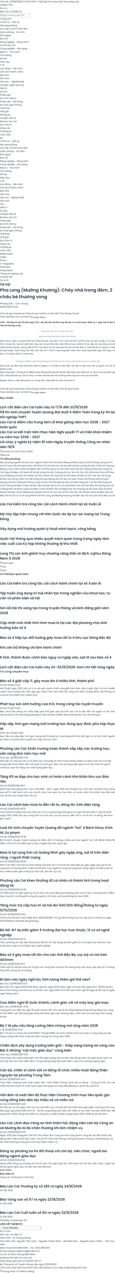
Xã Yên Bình (70, 475)
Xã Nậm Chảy (38, 488)
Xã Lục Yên (70, 472)
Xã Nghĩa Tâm (34, 468)
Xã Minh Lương (21, 488)
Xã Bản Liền (103, 492)
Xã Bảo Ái (82, 475)
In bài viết (52, 313)
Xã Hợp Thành (76, 479)
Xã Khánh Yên (74, 485)
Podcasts (5, 267)
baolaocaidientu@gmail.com (23, 1251)
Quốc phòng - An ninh (12, 32)
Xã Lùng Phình (29, 495)
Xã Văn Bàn (88, 485)
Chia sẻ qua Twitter (36, 313)
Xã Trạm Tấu (10, 465)
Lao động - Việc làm (11, 68)
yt (4, 8)
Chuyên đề (6, 276)
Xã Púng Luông (98, 462)
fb (1, 8)
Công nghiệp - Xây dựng (13, 48)
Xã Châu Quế (67, 468)
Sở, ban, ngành (34, 462)
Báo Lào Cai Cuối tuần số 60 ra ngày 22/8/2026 (39, 1212)
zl (6, 8)
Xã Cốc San (61, 479)
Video (3, 257)
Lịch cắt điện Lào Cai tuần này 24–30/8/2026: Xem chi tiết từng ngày (57, 667)
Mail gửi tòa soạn (49, 1)
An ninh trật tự (8, 98)
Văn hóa (4, 78)
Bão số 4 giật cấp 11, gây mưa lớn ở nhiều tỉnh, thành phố (47, 681)
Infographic (6, 270)
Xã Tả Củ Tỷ (14, 495)
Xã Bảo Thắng (16, 482)
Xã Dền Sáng (78, 482)
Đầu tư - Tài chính (10, 51)
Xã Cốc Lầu (76, 492)
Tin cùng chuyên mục (14, 671)
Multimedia (6, 253)
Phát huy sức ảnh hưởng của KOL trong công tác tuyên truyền (51, 704)
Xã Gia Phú (47, 482)
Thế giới (4, 111)
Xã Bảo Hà (14, 492)
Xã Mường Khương (62, 495)
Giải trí (3, 88)
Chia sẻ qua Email (69, 313)
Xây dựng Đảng (8, 25)
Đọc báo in (6, 124)
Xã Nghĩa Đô (66, 488)
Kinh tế (4, 38)
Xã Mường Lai (11, 475)
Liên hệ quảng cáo (69, 1)
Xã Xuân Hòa (96, 488)
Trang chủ (5, 18)
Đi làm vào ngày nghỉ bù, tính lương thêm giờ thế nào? (45, 979)
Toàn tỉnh (48, 462)
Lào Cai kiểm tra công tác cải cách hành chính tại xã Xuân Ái (50, 504)
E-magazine (7, 263)
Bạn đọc (4, 75)
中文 (10, 4)
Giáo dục (5, 61)
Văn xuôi (4, 200)
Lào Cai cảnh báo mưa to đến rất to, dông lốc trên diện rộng (50, 804)
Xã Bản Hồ (41, 492)
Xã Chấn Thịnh (17, 468)
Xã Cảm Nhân (27, 475)
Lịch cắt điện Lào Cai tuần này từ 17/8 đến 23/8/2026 (44, 407)
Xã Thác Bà (56, 475)
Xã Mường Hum (62, 482)
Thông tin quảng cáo (11, 273)
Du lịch (4, 91)
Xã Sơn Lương (79, 465)
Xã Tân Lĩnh (82, 472)
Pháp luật (5, 94)
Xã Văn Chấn (94, 465)
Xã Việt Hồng (32, 479)
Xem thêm (6, 1170)
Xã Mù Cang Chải (80, 462)
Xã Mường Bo (27, 492)
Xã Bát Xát (48, 485)
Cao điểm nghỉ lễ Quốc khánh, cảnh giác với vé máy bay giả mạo (54, 1002)
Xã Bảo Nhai (90, 492)
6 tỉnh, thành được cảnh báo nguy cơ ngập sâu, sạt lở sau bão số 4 (55, 657)
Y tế (2, 65)
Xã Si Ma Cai (105, 495)
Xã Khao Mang (62, 462)
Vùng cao (5, 128)
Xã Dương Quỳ (103, 485)
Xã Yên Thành (42, 475)
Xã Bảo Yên (52, 488)
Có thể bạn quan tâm (14, 574)
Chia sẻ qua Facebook (12, 313)
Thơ (2, 204)
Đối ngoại (5, 35)
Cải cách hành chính (11, 71)
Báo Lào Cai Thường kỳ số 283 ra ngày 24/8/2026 (41, 1186)
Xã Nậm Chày (21, 485)
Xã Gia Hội (66, 465)
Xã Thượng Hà (81, 488)
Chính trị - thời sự (9, 22)
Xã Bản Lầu (78, 495)
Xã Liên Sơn (53, 465)
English (4, 4)
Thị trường (5, 55)
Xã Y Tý (89, 482)
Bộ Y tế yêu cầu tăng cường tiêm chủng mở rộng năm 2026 (49, 1025)
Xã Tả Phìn (64, 492)
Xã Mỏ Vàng (39, 472)
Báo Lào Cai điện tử (11, 11)
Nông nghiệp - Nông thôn (14, 42)
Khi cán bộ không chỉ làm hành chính (31, 647)
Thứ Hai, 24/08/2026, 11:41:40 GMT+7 (19, 1)
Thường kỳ (5, 131)
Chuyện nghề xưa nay (12, 85)
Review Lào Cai (8, 121)
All (1, 137)
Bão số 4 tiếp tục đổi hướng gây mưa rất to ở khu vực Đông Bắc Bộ (55, 637)
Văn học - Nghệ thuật (12, 81)
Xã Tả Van (52, 492)
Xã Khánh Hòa (97, 472)
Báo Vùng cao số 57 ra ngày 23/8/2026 (32, 1199)
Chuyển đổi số (8, 118)
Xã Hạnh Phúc (25, 465)
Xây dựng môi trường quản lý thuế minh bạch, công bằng (48, 528)
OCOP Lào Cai (7, 45)
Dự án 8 (4, 280)
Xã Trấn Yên (95, 475)
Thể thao (5, 108)
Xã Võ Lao (60, 485)
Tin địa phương (10, 459)
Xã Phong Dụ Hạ (51, 468)
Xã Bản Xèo (35, 485)
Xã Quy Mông (47, 479)
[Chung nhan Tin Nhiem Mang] (17, 1270)
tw (9, 1231)
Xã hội (3, 58)
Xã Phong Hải (92, 479)
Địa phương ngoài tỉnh (13, 462)
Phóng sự (5, 114)
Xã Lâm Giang (83, 468)
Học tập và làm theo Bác (14, 28)
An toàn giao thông (11, 104)
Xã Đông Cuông (100, 468)
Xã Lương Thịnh (16, 479)
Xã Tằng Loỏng (32, 482)
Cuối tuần (5, 134)
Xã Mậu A (15, 472)
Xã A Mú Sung (101, 482)
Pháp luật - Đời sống (11, 101)
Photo (3, 260)
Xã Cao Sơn (91, 495)
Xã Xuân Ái (26, 472)
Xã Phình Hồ (40, 465)
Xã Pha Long (45, 495)
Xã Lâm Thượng (55, 472)
